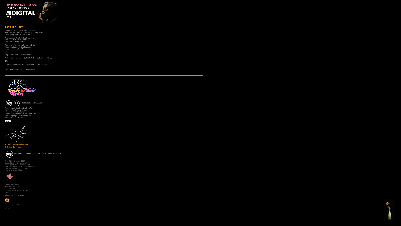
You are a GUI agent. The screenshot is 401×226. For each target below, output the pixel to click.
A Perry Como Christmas (14, 58)
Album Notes (26, 103)
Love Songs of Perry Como (15, 64)
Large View (37, 103)
